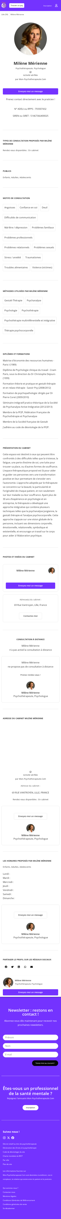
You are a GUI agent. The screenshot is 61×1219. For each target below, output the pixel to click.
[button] (30, 91)
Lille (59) (4, 14)
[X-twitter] (8, 1137)
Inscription (47, 6)
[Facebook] (12, 1137)
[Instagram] (4, 1137)
